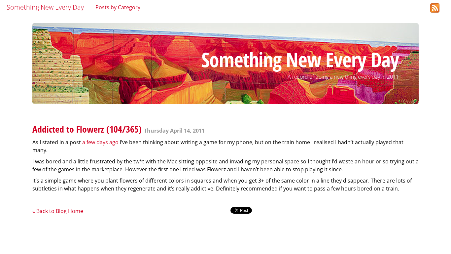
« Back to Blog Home (57, 211)
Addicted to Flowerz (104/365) (87, 129)
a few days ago (100, 142)
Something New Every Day (45, 7)
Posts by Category (117, 7)
